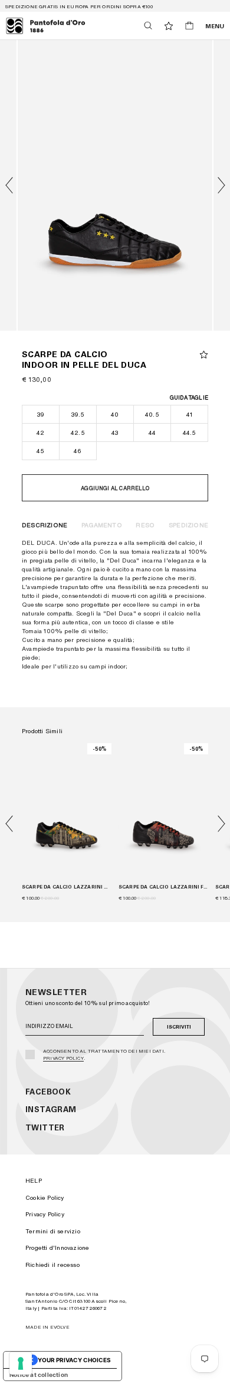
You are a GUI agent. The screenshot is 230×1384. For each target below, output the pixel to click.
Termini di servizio (52, 1231)
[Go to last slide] (9, 185)
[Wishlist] (168, 25)
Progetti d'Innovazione (57, 1247)
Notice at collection (38, 1374)
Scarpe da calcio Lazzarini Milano (66, 887)
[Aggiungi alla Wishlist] (204, 355)
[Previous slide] (9, 824)
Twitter (45, 1127)
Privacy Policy (63, 1058)
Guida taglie (189, 397)
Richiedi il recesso (52, 1264)
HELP (33, 1180)
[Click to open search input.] (148, 25)
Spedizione (188, 525)
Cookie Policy (44, 1197)
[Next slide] (221, 185)
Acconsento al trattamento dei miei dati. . (104, 1054)
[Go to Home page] (46, 26)
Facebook (48, 1091)
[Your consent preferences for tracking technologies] (20, 1363)
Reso (145, 525)
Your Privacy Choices (74, 1359)
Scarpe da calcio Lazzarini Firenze (163, 887)
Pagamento (101, 525)
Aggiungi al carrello (115, 488)
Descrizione (44, 525)
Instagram (51, 1109)
